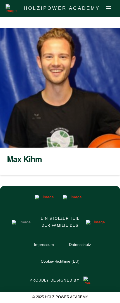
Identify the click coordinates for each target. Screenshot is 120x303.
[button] (108, 8)
